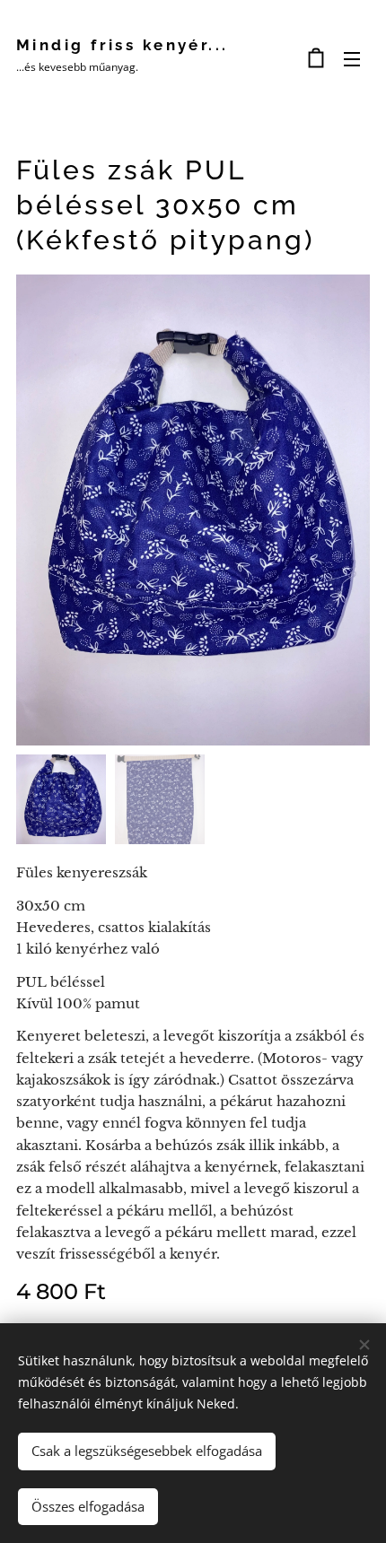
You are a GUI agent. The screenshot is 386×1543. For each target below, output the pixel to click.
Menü (352, 58)
